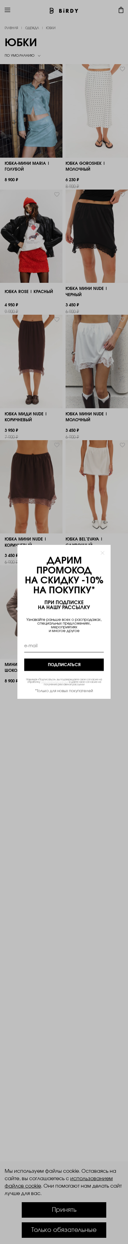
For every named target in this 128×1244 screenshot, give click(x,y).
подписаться (64, 665)
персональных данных (54, 682)
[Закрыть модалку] (102, 553)
